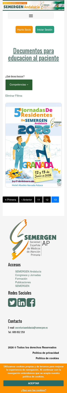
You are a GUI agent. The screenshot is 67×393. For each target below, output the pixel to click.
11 (38, 199)
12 (47, 199)
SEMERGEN (22, 286)
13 (55, 199)
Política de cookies (47, 358)
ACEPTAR (33, 383)
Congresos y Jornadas (28, 275)
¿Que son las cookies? (33, 390)
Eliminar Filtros (13, 95)
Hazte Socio (24, 29)
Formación (21, 278)
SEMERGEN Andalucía (28, 271)
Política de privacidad (46, 352)
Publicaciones (23, 282)
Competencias (18, 84)
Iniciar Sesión (44, 29)
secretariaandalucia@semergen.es (31, 327)
